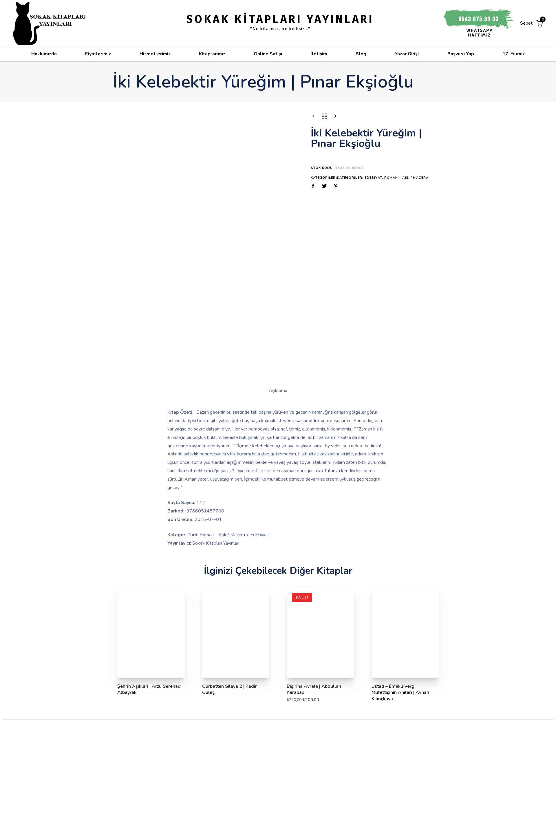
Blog (361, 54)
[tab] (278, 390)
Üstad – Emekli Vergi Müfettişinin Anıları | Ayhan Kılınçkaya (400, 692)
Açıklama (278, 390)
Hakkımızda (44, 54)
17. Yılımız (513, 54)
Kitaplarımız (212, 54)
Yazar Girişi (407, 54)
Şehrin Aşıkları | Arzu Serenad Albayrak (149, 689)
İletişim (318, 54)
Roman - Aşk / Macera (406, 178)
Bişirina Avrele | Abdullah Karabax (314, 689)
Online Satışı (268, 54)
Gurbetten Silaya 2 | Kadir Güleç (229, 689)
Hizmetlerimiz (155, 54)
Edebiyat (373, 178)
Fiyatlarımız (98, 54)
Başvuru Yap (460, 54)
